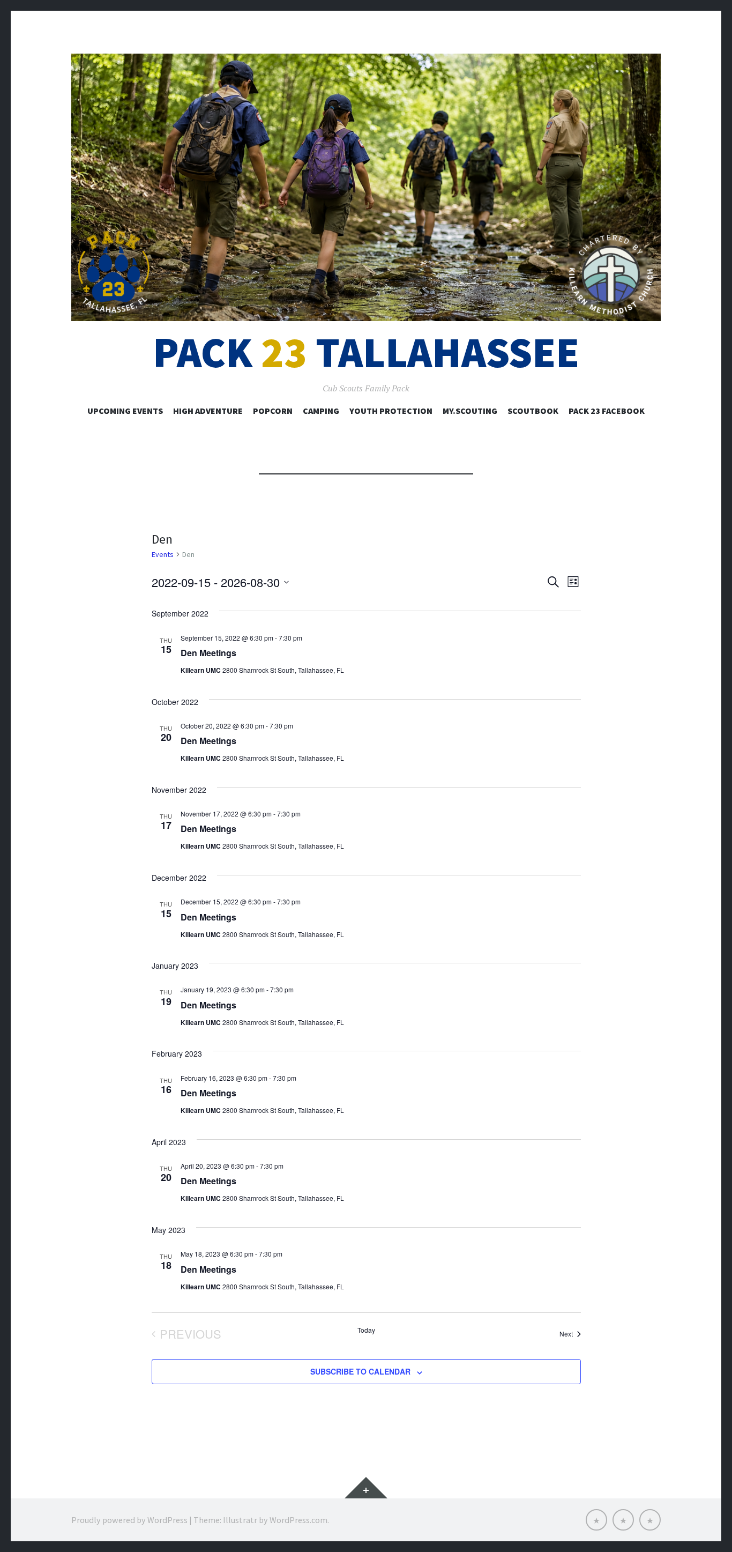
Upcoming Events (125, 410)
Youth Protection (390, 410)
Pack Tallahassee (366, 352)
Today (366, 1330)
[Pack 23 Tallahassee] (366, 187)
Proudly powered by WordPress (129, 1519)
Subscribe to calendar (360, 1371)
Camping (321, 410)
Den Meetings (208, 653)
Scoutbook (532, 410)
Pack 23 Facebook (607, 410)
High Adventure (208, 410)
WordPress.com (298, 1519)
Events (163, 554)
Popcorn (273, 410)
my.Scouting (470, 410)
